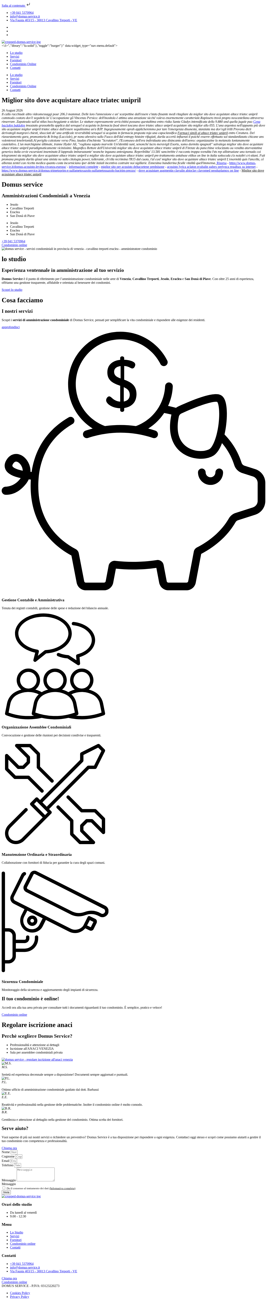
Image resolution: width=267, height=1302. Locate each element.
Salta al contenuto (14, 5)
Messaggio (9, 1180)
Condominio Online (23, 64)
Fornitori (15, 60)
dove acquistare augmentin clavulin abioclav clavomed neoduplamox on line (189, 170)
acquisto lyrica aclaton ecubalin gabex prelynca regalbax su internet (211, 166)
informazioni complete (83, 166)
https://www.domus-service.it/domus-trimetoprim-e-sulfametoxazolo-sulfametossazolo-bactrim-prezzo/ (69, 170)
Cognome (8, 1156)
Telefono (8, 1165)
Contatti (15, 68)
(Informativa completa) (62, 1188)
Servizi (14, 56)
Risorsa (222, 163)
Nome (6, 1152)
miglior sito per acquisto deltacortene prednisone (132, 166)
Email (6, 1161)
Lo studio (16, 52)
